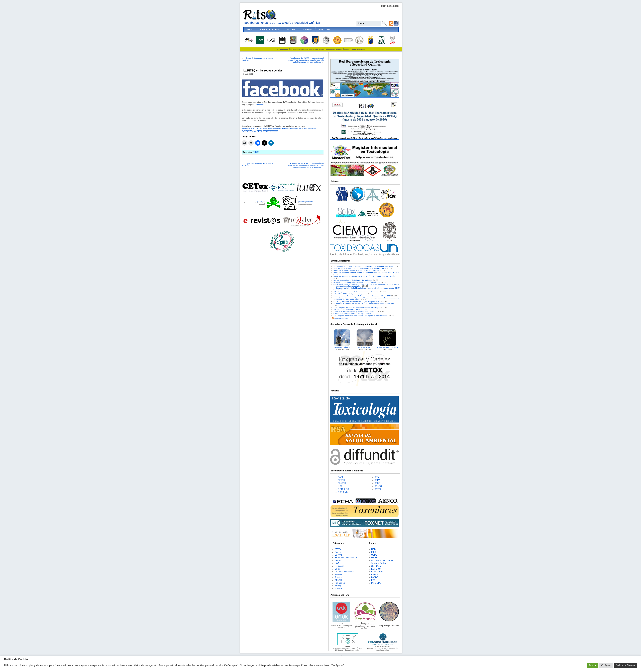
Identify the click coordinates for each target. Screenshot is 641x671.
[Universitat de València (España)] (359, 44)
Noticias (338, 574)
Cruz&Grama (377, 566)
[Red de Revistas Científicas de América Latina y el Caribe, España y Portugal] (302, 226)
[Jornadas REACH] (364, 345)
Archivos (307, 30)
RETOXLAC (343, 489)
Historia (291, 30)
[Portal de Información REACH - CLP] (364, 538)
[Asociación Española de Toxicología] (249, 42)
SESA (377, 483)
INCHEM (375, 557)
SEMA (377, 480)
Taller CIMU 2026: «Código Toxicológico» (349, 294)
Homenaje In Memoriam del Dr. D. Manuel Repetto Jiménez (356, 270)
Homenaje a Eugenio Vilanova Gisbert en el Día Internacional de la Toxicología (364, 276)
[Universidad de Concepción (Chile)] (315, 44)
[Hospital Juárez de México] (304, 44)
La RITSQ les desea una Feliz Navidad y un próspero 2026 (356, 302)
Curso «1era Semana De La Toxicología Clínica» (352, 313)
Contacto (324, 30)
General (338, 560)
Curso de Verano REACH (387, 347)
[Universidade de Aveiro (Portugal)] (282, 44)
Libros (337, 569)
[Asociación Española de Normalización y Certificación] (388, 503)
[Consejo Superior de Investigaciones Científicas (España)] (392, 44)
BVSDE (374, 577)
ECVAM (338, 555)
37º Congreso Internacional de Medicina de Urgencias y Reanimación (360, 315)
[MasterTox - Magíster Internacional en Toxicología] (364, 176)
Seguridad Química (342, 347)
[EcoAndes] (365, 621)
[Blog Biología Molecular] (389, 621)
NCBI (373, 549)
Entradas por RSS (341, 318)
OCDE (374, 555)
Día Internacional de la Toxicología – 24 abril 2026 (353, 280)
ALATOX (342, 483)
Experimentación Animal (346, 557)
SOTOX (378, 489)
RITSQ (256, 152)
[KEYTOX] (347, 644)
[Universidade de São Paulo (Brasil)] (348, 41)
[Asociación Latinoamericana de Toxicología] (357, 201)
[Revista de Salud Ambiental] (364, 445)
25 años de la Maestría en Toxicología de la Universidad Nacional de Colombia (364, 304)
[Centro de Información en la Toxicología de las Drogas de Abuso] (364, 256)
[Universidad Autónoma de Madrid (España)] (271, 41)
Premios (338, 577)
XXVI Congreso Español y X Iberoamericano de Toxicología (357, 292)
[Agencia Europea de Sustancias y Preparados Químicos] (342, 503)
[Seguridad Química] (342, 345)
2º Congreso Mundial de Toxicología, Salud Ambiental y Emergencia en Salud (363, 266)
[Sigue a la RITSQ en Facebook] (396, 25)
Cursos (338, 552)
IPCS (373, 552)
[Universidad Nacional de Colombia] (326, 44)
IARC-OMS (376, 583)
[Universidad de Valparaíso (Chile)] (370, 44)
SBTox (377, 477)
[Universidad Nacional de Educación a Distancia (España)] (260, 44)
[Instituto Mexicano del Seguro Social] (381, 44)
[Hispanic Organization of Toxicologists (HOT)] (337, 44)
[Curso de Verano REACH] (387, 345)
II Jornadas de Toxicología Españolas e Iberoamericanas (355, 311)
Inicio (250, 30)
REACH (338, 580)
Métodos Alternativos (344, 571)
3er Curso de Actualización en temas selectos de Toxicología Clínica (360, 268)
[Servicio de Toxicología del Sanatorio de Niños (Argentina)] (366, 503)
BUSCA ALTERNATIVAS (305, 201)
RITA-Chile (343, 492)
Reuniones (340, 583)
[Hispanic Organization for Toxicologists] (386, 217)
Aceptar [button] (592, 665)
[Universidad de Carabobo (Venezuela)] (293, 44)
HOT (340, 486)
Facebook (260, 105)
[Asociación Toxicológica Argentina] (373, 201)
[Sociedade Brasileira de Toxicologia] (342, 201)
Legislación (340, 566)
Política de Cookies (625, 665)
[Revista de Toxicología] (364, 422)
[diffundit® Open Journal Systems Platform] (364, 464)
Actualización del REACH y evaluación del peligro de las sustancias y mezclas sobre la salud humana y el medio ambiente (306, 60)
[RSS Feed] (391, 25)
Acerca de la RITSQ (270, 30)
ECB (373, 580)
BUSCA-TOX (261, 201)
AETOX (341, 480)
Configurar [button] (606, 665)
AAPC (341, 477)
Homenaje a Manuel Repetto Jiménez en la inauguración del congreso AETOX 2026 (366, 272)
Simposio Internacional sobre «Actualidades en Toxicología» (357, 282)
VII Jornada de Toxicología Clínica (347, 309)
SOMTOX (379, 486)
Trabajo (338, 588)
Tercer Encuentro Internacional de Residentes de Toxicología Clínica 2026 (362, 296)
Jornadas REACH (364, 347)
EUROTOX (376, 569)
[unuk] (341, 621)
